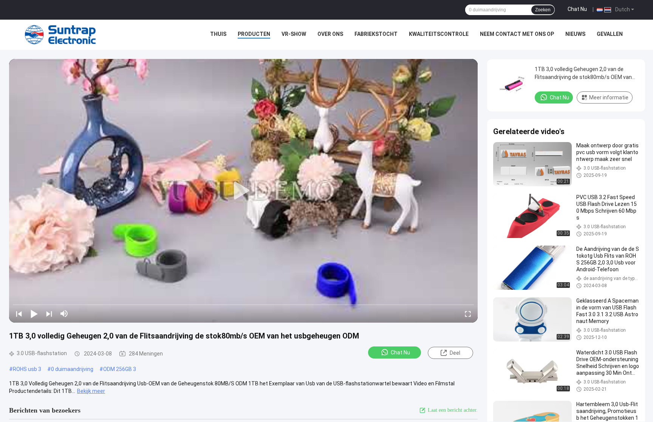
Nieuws (575, 34)
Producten (254, 34)
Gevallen (610, 34)
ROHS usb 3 (27, 369)
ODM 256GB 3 (119, 369)
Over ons (330, 34)
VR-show (294, 34)
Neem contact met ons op (517, 34)
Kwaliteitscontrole (439, 34)
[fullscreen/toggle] (467, 313)
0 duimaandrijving (72, 369)
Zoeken (543, 9)
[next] (49, 313)
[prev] (18, 313)
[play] (243, 190)
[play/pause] (34, 313)
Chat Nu (577, 9)
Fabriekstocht (376, 34)
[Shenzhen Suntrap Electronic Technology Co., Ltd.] (60, 34)
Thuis (218, 34)
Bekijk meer (91, 391)
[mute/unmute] (64, 313)
